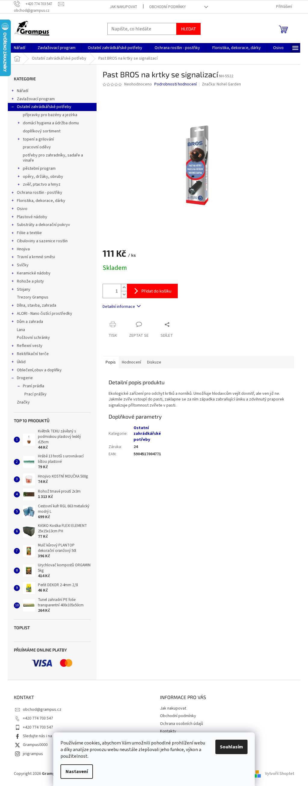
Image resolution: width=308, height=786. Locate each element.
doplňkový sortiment (41, 131)
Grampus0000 (35, 745)
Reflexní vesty (29, 346)
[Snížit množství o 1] (124, 294)
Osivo (22, 209)
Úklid (21, 362)
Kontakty (168, 731)
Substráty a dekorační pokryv (43, 225)
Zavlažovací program (36, 99)
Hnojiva (23, 249)
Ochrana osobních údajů (181, 724)
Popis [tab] (111, 362)
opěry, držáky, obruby (43, 177)
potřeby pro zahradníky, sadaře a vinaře (53, 157)
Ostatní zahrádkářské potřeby (44, 107)
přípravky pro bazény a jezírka (50, 115)
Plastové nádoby (32, 217)
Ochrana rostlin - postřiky (39, 193)
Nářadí (22, 91)
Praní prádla (33, 386)
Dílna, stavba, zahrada (36, 305)
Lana (21, 330)
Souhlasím (231, 747)
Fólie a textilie (29, 233)
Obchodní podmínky (167, 7)
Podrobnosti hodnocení (175, 84)
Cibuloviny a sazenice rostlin (42, 241)
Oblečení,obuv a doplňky (39, 370)
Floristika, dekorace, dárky (41, 201)
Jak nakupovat (123, 7)
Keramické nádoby (34, 273)
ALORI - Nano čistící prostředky (44, 314)
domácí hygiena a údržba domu (51, 123)
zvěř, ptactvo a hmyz (41, 184)
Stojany (23, 289)
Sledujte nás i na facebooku (47, 736)
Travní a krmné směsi (36, 257)
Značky (23, 402)
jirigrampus (33, 754)
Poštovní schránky (33, 338)
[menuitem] (19, 48)
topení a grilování (38, 139)
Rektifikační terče (33, 354)
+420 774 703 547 (38, 718)
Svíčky (23, 265)
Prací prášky (35, 394)
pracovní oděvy (37, 147)
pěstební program (39, 169)
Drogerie (25, 378)
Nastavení (77, 771)
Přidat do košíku (156, 290)
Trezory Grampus (32, 297)
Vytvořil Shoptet (279, 774)
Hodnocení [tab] (131, 362)
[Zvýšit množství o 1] (124, 287)
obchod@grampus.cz (42, 710)
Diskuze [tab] (154, 362)
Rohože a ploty (30, 281)
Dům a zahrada (30, 322)
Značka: (221, 84)
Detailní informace (119, 307)
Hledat (188, 28)
